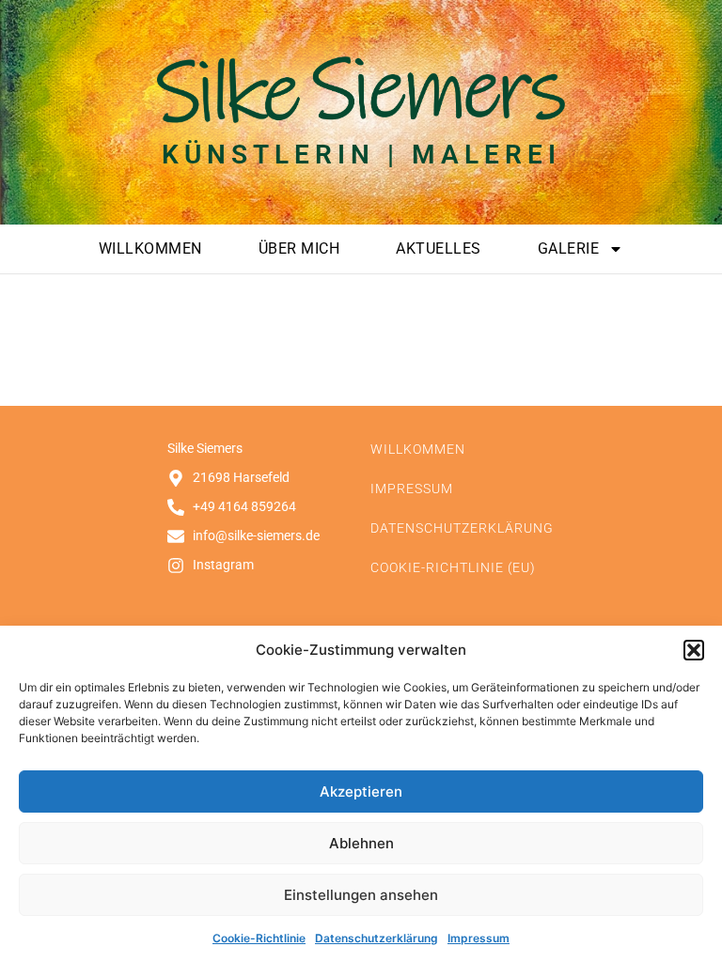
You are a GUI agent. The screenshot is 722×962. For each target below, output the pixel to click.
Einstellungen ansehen (361, 895)
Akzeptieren (361, 791)
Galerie (569, 248)
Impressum (478, 938)
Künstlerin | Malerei (361, 154)
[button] (693, 650)
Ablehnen (361, 843)
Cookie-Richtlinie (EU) (453, 567)
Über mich (299, 248)
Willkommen (150, 248)
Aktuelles (438, 248)
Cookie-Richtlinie (259, 938)
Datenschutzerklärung (376, 938)
